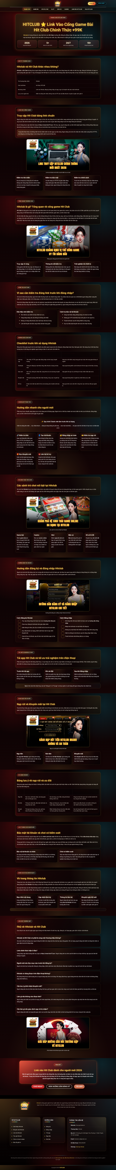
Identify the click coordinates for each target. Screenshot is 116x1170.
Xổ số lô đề (45, 9)
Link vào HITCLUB (77, 9)
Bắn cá (59, 9)
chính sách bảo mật (59, 1157)
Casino (66, 9)
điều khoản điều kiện (69, 1157)
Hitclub (38, 1103)
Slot (52, 9)
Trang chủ (27, 9)
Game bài (36, 9)
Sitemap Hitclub (80, 1147)
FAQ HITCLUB (88, 9)
